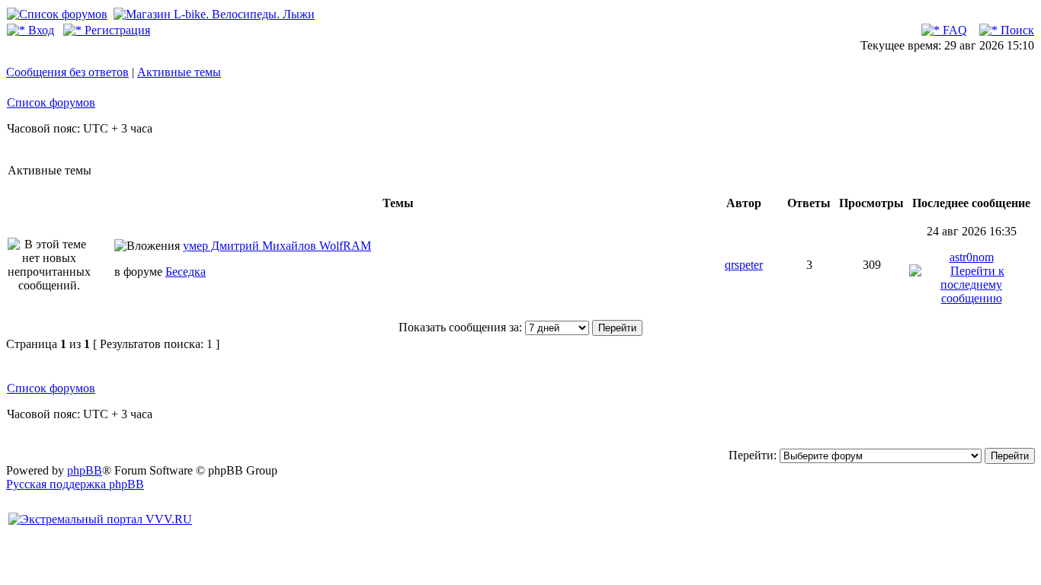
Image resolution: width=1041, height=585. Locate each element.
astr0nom (972, 257)
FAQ (953, 30)
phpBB (84, 470)
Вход (39, 30)
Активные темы (179, 72)
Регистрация (116, 30)
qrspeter (744, 264)
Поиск (1016, 30)
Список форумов (51, 102)
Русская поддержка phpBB (75, 484)
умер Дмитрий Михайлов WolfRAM (277, 245)
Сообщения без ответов (67, 72)
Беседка (185, 271)
